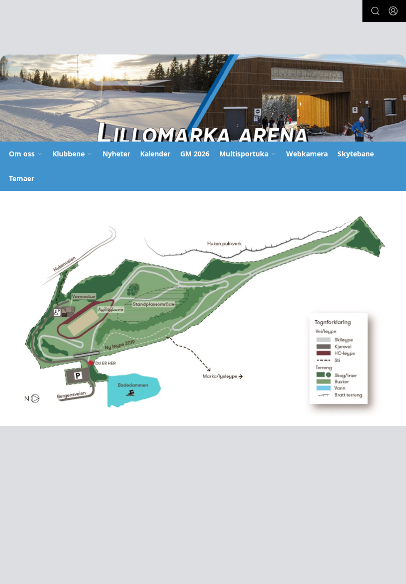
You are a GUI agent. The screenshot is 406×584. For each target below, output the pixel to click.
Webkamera (307, 153)
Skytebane (356, 153)
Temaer (21, 178)
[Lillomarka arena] (203, 101)
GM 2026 (194, 153)
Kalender (155, 153)
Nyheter (116, 153)
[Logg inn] (393, 11)
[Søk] (375, 11)
